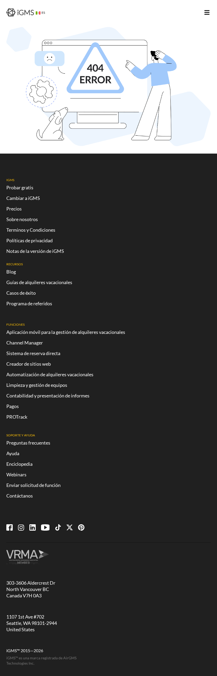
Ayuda (12, 453)
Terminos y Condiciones (30, 230)
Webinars (16, 474)
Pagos (12, 406)
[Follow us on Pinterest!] (81, 527)
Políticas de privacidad (29, 240)
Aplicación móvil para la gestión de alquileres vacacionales (65, 332)
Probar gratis (19, 187)
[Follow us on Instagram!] (21, 527)
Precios (14, 209)
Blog (11, 272)
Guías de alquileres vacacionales (39, 282)
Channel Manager (24, 343)
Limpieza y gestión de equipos (36, 385)
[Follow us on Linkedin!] (32, 527)
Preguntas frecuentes (28, 443)
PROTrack (16, 417)
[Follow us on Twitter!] (69, 527)
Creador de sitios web (28, 364)
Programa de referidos (29, 303)
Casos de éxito (21, 293)
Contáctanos (19, 496)
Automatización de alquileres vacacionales (49, 374)
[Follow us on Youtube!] (45, 527)
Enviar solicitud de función (33, 485)
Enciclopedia (19, 464)
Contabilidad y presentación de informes (47, 396)
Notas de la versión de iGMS (35, 251)
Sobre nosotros (22, 219)
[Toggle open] (207, 12)
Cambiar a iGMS (23, 198)
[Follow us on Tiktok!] (58, 527)
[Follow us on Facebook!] (9, 527)
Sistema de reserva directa (33, 353)
